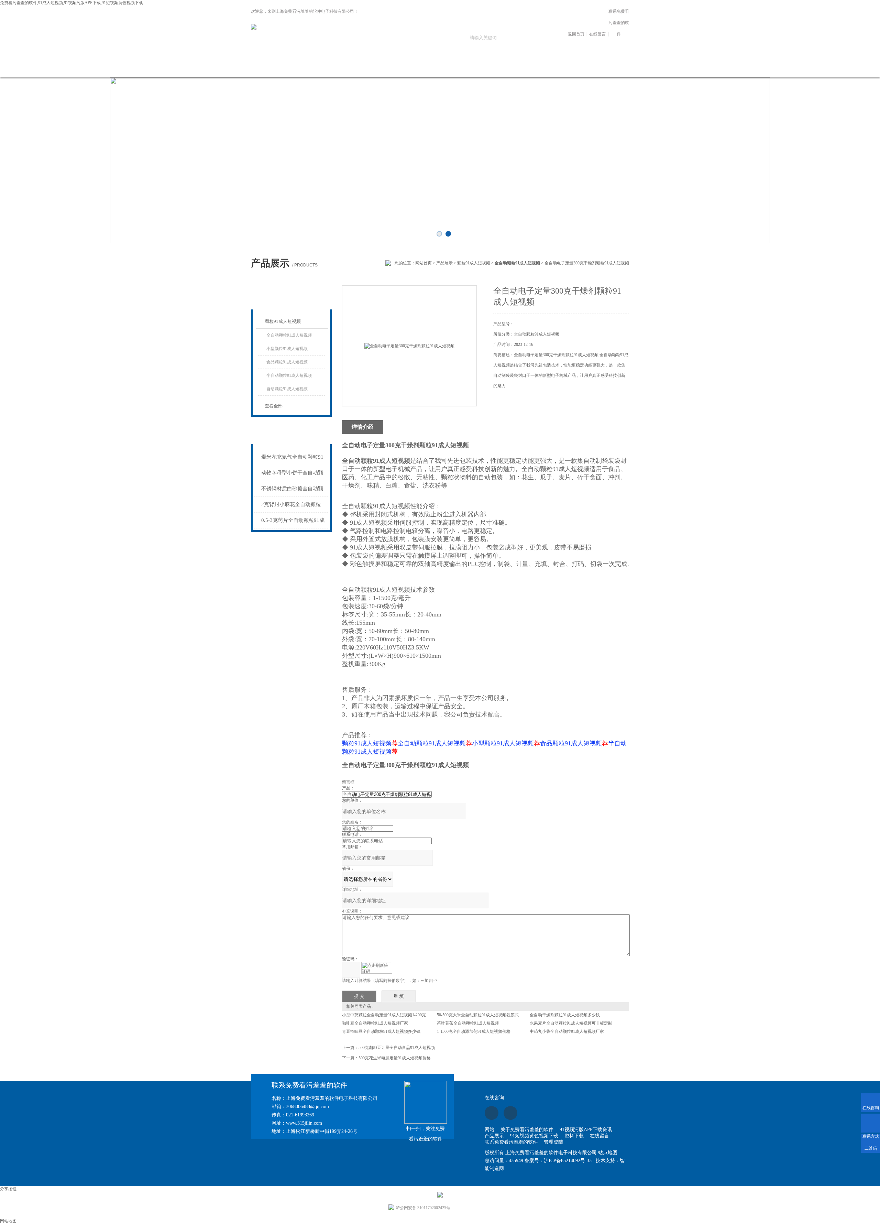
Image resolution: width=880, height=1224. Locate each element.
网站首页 (248, 67)
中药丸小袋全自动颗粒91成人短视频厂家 (567, 1031)
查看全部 (274, 405)
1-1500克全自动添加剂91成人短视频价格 (473, 1031)
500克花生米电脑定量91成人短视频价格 (395, 1058)
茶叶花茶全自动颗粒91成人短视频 (468, 1023)
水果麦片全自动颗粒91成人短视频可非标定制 (571, 1023)
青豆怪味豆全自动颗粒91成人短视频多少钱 (381, 1031)
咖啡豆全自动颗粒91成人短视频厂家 (375, 1023)
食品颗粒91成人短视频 (287, 362)
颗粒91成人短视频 (473, 263)
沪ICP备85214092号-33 (568, 1160)
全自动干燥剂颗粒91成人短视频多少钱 (565, 1015)
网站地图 (8, 1220)
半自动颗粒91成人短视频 (289, 375)
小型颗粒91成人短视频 (287, 348)
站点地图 (607, 1152)
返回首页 (576, 34)
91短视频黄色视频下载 (434, 71)
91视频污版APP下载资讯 (341, 71)
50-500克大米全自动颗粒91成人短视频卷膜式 (478, 1015)
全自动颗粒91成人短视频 (289, 335)
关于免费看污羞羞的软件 (295, 71)
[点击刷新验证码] (376, 968)
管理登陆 (553, 1142)
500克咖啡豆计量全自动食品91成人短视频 (397, 1047)
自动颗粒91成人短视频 (287, 388)
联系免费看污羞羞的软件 (618, 22)
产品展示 (387, 67)
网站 (489, 1129)
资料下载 (480, 67)
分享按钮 (8, 1189)
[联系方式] (870, 1123)
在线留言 (597, 34)
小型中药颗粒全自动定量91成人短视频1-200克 (384, 1015)
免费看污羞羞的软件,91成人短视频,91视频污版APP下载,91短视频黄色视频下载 (71, 2)
